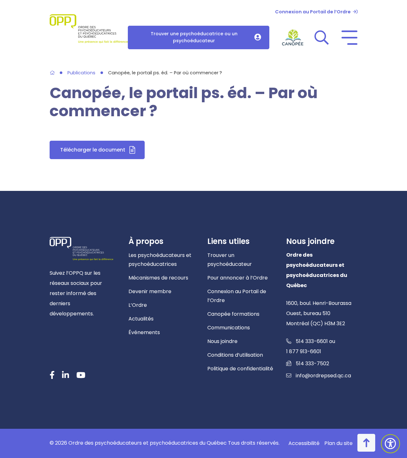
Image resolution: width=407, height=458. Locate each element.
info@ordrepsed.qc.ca (323, 375)
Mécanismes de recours (158, 277)
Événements (144, 332)
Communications (228, 327)
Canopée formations (233, 314)
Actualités (141, 318)
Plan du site (338, 443)
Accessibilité (304, 443)
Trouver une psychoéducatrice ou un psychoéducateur (194, 37)
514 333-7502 (312, 363)
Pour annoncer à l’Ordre (237, 277)
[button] (321, 37)
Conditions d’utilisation (235, 355)
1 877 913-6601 (303, 351)
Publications (81, 73)
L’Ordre (137, 305)
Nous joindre (222, 341)
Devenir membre (149, 291)
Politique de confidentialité (240, 368)
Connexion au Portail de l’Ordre (313, 12)
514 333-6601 (312, 341)
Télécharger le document (102, 151)
